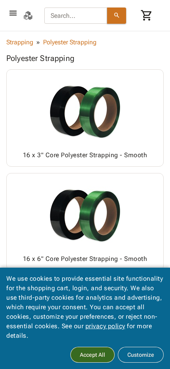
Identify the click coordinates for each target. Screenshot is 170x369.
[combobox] (76, 16)
